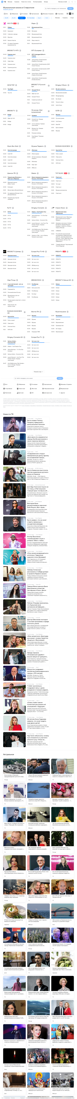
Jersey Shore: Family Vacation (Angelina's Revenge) (39, 60)
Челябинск (57, 405)
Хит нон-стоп (35, 255)
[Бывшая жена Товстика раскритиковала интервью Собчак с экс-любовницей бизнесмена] (14, 1011)
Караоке (58, 319)
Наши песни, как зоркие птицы (12, 305)
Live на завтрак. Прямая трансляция (38, 124)
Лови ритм (59, 157)
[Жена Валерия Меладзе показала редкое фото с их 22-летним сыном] (62, 1011)
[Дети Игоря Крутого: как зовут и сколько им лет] (62, 890)
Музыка (58, 114)
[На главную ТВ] (4, 2)
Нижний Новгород (47, 405)
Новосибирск (33, 405)
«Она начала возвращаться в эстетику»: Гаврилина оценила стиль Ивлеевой (37, 555)
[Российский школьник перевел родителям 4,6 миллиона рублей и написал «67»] (14, 963)
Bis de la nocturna (61, 89)
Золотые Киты (59, 160)
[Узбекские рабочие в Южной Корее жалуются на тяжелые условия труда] (62, 1083)
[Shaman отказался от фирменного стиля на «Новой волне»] (14, 1035)
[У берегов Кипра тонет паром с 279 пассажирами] (38, 915)
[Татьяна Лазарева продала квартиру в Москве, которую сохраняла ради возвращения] (62, 987)
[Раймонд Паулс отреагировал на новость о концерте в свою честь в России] (62, 770)
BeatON (58, 124)
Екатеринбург (39, 405)
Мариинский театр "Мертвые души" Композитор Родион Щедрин (64, 218)
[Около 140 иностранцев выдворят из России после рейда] (38, 770)
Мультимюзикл (60, 322)
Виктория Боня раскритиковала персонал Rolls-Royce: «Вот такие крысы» (37, 505)
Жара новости (35, 40)
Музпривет (59, 315)
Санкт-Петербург (26, 405)
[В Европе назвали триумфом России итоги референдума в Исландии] (38, 1059)
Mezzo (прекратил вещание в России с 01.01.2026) (40, 178)
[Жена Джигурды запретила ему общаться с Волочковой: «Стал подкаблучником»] (38, 890)
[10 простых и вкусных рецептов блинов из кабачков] (14, 915)
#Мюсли (34, 167)
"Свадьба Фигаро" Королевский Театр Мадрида (64, 245)
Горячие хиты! (11, 54)
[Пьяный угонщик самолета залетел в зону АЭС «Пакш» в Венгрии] (38, 794)
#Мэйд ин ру (35, 265)
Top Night (10, 89)
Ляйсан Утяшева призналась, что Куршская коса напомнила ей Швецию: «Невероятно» (38, 605)
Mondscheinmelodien (61, 92)
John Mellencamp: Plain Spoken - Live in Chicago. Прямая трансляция (40, 231)
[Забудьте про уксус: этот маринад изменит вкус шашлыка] (14, 890)
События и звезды (12, 34)
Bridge (9, 114)
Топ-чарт (58, 184)
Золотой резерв (12, 150)
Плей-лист (59, 177)
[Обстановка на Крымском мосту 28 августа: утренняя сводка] (62, 915)
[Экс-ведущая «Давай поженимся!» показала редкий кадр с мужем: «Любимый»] (38, 842)
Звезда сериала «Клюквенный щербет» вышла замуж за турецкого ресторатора (37, 655)
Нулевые (34, 115)
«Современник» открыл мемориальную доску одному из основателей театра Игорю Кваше (38, 456)
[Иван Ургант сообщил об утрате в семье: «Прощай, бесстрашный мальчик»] (14, 818)
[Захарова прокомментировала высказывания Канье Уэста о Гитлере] (38, 1035)
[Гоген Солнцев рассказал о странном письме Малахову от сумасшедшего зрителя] (62, 1059)
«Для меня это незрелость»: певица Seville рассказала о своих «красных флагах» (37, 439)
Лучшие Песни (36, 90)
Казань (52, 405)
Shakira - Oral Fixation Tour (39, 211)
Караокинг (10, 31)
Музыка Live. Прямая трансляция (37, 129)
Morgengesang (60, 95)
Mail (2, 1097)
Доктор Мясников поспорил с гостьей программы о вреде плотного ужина (38, 621)
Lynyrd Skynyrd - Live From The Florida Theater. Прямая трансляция (40, 225)
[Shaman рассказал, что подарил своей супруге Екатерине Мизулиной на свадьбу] (62, 939)
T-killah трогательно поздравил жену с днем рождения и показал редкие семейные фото (37, 688)
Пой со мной (59, 153)
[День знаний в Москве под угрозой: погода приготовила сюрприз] (62, 842)
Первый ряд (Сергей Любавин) (13, 198)
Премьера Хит (60, 325)
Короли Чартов (12, 40)
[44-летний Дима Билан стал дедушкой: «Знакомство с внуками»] (38, 963)
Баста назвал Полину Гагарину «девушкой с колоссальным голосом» (36, 422)
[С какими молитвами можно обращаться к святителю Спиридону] (38, 1083)
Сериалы (65, 17)
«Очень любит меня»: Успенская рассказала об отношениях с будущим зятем (36, 705)
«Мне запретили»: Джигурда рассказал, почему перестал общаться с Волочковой (37, 638)
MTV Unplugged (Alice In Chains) (38, 55)
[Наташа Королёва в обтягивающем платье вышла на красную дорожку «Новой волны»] (14, 866)
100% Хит (58, 163)
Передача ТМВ (36, 331)
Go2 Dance (59, 121)
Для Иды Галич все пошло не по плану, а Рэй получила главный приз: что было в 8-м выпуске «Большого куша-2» (38, 489)
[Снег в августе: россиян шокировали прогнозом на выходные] (38, 939)
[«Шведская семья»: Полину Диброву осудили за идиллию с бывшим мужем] (62, 1035)
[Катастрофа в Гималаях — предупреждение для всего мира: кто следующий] (14, 770)
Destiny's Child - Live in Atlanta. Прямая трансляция (40, 236)
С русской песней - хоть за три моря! (15, 284)
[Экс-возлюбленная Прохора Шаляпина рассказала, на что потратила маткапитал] (62, 818)
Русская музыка (60, 118)
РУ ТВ (9, 211)
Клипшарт (10, 187)
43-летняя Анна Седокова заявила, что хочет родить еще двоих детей (36, 721)
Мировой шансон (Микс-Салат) (12, 183)
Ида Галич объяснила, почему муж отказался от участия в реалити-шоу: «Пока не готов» (38, 738)
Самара (64, 405)
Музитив (10, 37)
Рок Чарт (34, 294)
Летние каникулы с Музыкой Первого (39, 157)
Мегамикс (34, 31)
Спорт (72, 17)
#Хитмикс (34, 150)
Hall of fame (59, 105)
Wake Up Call (35, 93)
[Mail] (2, 2)
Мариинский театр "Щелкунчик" (61, 212)
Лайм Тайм (11, 61)
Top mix (10, 92)
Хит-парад (58, 328)
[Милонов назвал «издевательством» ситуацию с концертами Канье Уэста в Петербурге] (14, 842)
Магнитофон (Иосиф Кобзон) (15, 190)
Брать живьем (59, 127)
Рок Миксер (35, 284)
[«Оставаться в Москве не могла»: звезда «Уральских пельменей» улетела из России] (14, 939)
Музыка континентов (61, 190)
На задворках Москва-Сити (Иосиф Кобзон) (15, 194)
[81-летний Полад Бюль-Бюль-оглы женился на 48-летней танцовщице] (38, 866)
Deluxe (58, 284)
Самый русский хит (37, 99)
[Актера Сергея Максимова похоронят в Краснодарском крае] (14, 1059)
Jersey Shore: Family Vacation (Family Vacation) (39, 79)
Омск (61, 405)
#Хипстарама (35, 153)
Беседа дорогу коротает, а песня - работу (16, 300)
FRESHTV (58, 255)
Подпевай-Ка (11, 289)
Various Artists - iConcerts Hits (39, 220)
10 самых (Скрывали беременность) (13, 44)
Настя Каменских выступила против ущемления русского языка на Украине (37, 472)
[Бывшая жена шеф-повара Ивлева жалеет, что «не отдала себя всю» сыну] (38, 987)
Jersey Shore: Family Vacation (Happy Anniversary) (39, 74)
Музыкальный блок (37, 27)
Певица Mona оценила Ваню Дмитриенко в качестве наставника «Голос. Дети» (37, 588)
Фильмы (57, 17)
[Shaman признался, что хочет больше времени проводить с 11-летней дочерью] (14, 794)
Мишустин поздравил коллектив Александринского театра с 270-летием (38, 671)
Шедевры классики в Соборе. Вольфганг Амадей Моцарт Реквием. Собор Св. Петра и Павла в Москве (64, 225)
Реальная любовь (36, 133)
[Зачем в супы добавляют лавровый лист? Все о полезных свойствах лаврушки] (62, 963)
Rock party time (36, 287)
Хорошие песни (12, 255)
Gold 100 (10, 153)
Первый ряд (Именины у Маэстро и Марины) (15, 178)
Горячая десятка (12, 67)
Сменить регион (8, 9)
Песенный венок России (14, 292)
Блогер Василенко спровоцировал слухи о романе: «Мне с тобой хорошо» (36, 539)
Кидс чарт (34, 164)
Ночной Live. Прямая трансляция (37, 120)
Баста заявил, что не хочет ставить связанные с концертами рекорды (37, 522)
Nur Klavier (58, 99)
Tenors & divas (59, 102)
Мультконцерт (59, 331)
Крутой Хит (59, 150)
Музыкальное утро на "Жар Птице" (13, 296)
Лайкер (10, 27)
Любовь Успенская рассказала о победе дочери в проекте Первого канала (37, 572)
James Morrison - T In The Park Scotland (39, 216)
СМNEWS (58, 230)
